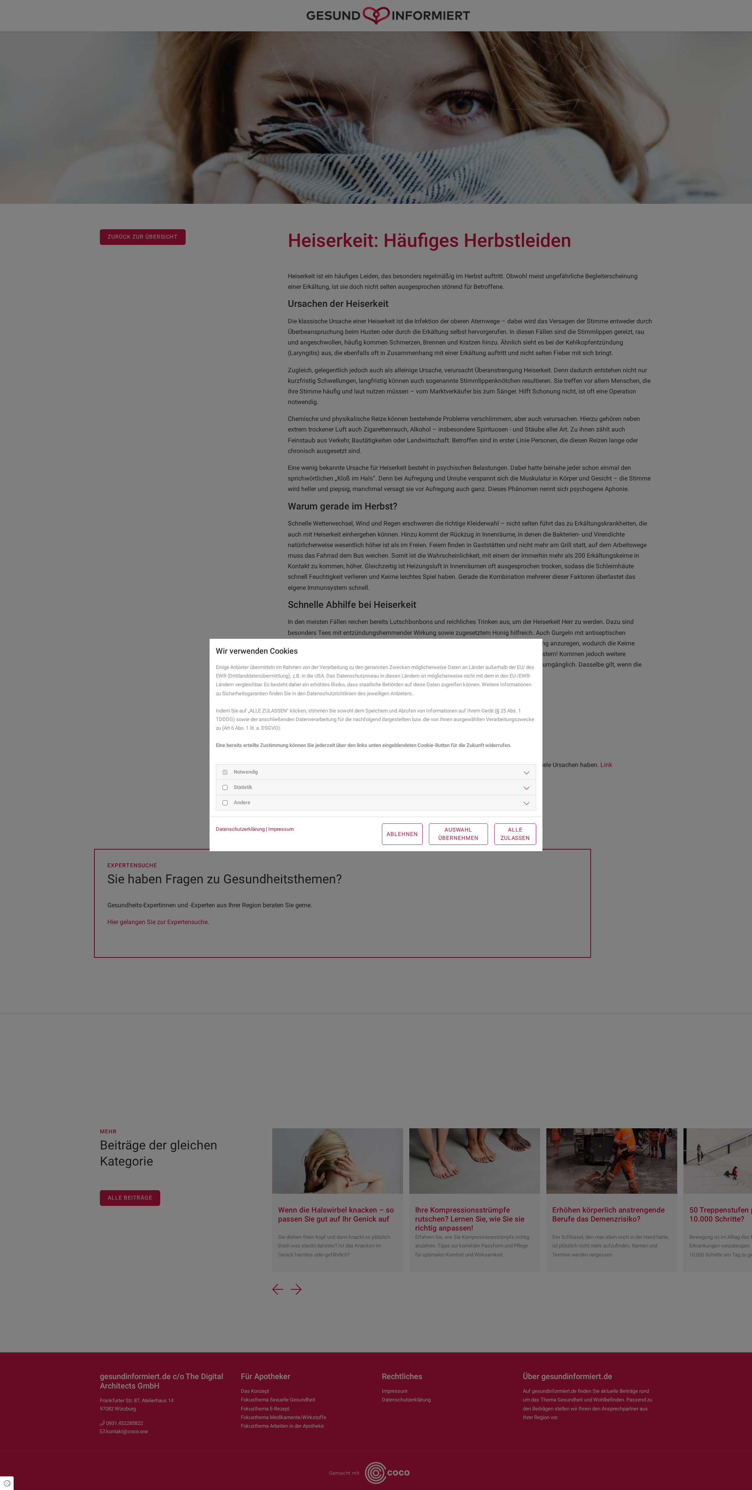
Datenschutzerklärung (240, 829)
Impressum (281, 829)
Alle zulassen (515, 834)
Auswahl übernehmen (458, 834)
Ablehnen (402, 834)
